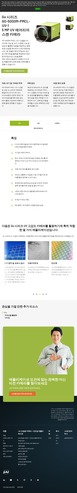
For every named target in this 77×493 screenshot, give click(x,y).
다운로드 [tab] (57, 123)
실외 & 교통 (21, 454)
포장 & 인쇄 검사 (23, 456)
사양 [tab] (38, 123)
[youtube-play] (11, 480)
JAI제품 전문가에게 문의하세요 (13, 71)
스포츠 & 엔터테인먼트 (24, 462)
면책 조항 (20, 487)
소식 (57, 443)
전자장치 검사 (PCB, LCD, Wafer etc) (28, 443)
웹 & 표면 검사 (22, 464)
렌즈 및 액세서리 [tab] (38, 128)
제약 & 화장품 (22, 459)
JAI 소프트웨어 (7, 456)
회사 (57, 431)
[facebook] (31, 480)
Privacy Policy (42, 5)
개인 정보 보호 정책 (8, 487)
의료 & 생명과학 (22, 451)
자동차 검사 (21, 440)
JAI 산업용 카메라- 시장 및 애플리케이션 (30, 432)
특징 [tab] (19, 123)
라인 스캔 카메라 (8, 451)
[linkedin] (4, 480)
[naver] (38, 480)
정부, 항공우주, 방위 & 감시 (26, 448)
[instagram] (24, 480)
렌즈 (4, 454)
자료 (49, 432)
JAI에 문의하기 (68, 432)
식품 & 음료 (21, 446)
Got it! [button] (38, 9)
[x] (18, 480)
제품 (4, 431)
